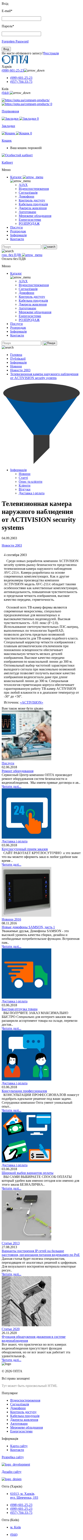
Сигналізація (28, 192)
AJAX (23, 185)
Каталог (16, 177)
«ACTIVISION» (31, 702)
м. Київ (15, 1527)
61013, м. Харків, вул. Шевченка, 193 (24, 1495)
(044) (6, 93)
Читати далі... (11, 786)
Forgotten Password (15, 41)
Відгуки (24, 489)
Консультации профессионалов (24, 1091)
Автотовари (27, 212)
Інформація (18, 235)
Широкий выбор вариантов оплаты (27, 1173)
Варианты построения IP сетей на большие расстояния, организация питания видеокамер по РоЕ (41, 1253)
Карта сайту (19, 1446)
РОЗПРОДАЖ (29, 223)
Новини (16, 366)
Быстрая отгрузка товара (19, 1009)
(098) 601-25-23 (13, 70)
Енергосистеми (30, 219)
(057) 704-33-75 (21, 81)
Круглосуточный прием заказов (25, 849)
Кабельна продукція (33, 204)
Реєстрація (51, 53)
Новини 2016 (11, 919)
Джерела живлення (33, 208)
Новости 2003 (20, 370)
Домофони (26, 196)
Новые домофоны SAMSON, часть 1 (28, 927)
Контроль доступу (32, 200)
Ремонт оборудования (17, 771)
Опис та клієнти (30, 481)
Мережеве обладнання (35, 216)
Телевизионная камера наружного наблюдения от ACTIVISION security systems (44, 376)
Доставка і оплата (31, 493)
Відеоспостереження (34, 189)
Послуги (16, 227)
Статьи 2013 (11, 1243)
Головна (16, 355)
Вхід (6, 49)
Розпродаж (18, 231)
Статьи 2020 (11, 1329)
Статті (23, 478)
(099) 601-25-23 (21, 78)
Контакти (17, 239)
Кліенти (24, 485)
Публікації (18, 358)
